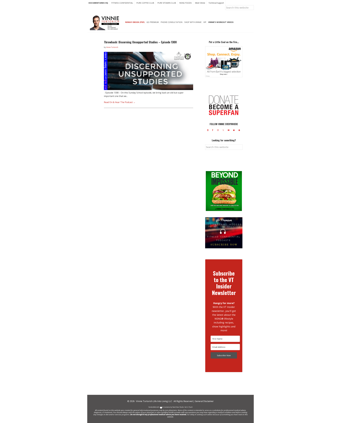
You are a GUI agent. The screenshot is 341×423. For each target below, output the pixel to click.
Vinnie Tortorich (105, 23)
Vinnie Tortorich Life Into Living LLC (154, 401)
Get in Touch (188, 407)
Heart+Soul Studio (178, 407)
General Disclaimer (204, 401)
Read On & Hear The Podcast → (119, 102)
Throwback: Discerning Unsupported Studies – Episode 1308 (140, 42)
